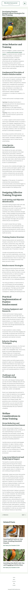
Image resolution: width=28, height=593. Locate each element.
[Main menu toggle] (24, 3)
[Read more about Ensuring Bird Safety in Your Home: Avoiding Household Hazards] (14, 531)
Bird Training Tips (7, 545)
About (14, 579)
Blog (14, 583)
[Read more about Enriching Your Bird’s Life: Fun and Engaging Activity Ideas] (14, 555)
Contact (14, 585)
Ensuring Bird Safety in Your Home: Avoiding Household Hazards (13, 541)
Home (14, 577)
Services (14, 581)
